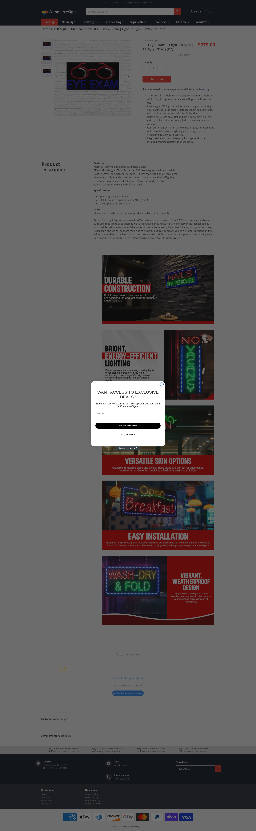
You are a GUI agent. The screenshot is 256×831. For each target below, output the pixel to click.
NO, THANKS (128, 435)
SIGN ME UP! (128, 425)
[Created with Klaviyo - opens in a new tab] (128, 448)
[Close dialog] (162, 384)
